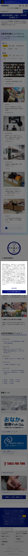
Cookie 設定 (14, 288)
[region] (14, 278)
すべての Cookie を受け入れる (14, 291)
